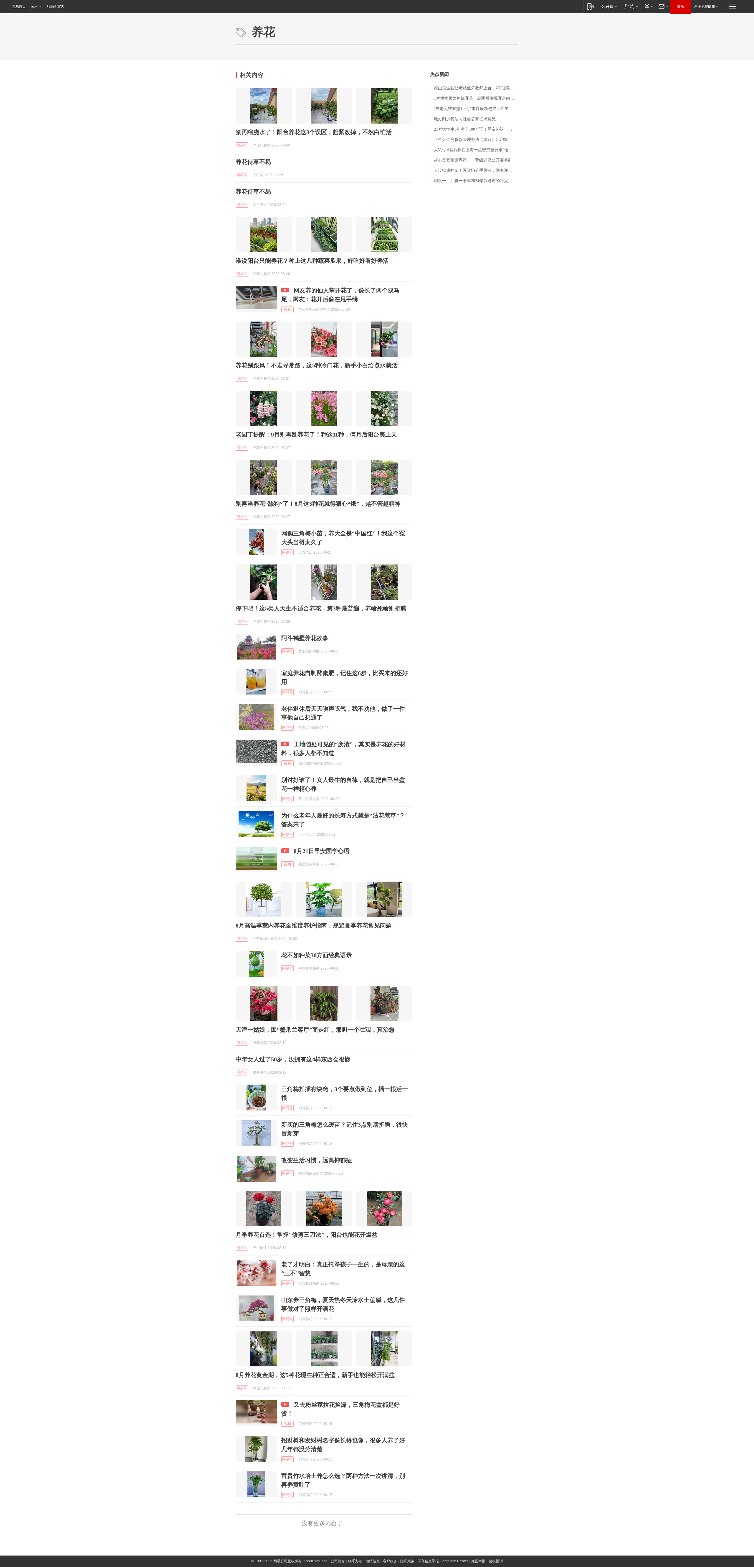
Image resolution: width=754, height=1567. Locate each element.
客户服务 (390, 1561)
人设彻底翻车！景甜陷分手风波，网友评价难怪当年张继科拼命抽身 (476, 170)
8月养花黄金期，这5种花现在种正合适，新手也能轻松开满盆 (315, 1375)
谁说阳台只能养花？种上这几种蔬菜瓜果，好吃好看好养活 (312, 260)
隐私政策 (407, 1561)
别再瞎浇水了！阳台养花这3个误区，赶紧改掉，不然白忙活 (314, 132)
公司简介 (338, 1561)
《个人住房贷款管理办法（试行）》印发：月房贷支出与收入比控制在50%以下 (476, 139)
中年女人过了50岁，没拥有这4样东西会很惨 (293, 1059)
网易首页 (19, 6)
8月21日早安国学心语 (322, 851)
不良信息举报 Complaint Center (443, 1561)
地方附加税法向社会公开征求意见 (465, 119)
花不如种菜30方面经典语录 (316, 955)
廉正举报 (478, 1561)
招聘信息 (373, 1561)
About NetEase (315, 1561)
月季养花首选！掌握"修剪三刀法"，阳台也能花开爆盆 (307, 1234)
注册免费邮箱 (704, 6)
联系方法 (355, 1561)
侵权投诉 (496, 1561)
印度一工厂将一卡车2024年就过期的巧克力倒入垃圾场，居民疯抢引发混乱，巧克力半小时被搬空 (476, 181)
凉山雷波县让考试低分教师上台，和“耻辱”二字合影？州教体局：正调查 (476, 88)
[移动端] (591, 6)
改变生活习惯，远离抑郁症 (316, 1160)
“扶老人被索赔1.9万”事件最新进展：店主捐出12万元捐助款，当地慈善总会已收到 (476, 108)
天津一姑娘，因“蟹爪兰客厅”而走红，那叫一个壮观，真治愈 (315, 1029)
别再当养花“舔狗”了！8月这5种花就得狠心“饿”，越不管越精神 (318, 503)
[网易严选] (630, 6)
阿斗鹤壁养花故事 (304, 638)
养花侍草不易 (253, 162)
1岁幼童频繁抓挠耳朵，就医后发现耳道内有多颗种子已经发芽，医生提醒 (476, 98)
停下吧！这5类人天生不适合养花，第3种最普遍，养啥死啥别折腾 (321, 608)
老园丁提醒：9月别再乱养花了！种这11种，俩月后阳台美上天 (316, 434)
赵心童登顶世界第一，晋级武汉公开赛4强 (472, 160)
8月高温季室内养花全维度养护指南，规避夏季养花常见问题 (314, 925)
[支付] (648, 6)
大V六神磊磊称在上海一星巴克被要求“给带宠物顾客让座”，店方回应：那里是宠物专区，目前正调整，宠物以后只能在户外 (476, 150)
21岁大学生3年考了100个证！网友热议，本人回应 (476, 129)
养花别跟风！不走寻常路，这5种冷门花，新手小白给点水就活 (317, 365)
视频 (287, 309)
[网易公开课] (609, 6)
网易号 (242, 145)
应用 (34, 6)
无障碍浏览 (55, 6)
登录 (680, 6)
